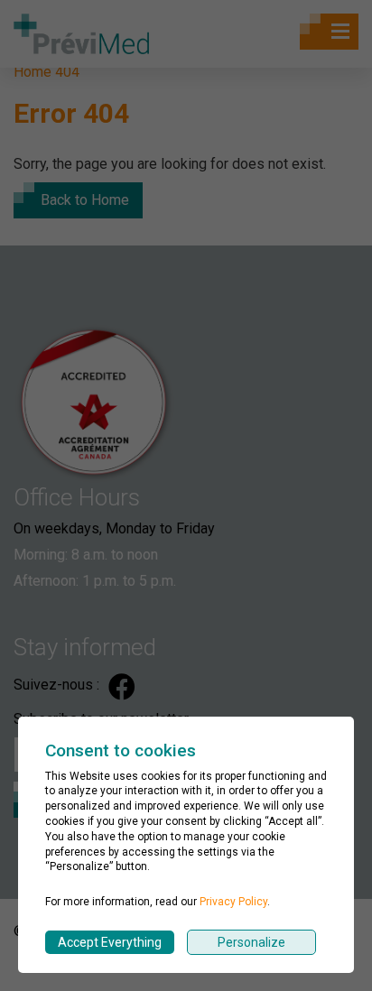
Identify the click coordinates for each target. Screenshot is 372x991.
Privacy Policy (233, 901)
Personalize (251, 942)
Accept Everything (110, 942)
